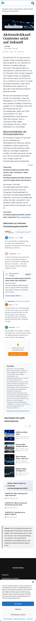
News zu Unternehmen (16, 9)
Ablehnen (18, 609)
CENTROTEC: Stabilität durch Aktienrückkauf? (15, 513)
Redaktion (5, 575)
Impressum (30, 619)
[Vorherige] (25, 426)
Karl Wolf (7, 46)
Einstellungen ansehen (18, 614)
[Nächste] (30, 426)
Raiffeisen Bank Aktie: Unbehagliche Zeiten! (21, 433)
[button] (33, 582)
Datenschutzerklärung (20, 619)
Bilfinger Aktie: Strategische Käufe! (21, 470)
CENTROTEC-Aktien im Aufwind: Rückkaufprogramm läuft (16, 504)
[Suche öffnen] (32, 3)
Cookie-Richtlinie (8, 619)
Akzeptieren (18, 604)
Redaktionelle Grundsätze (10, 578)
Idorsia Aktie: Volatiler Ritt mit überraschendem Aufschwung (22, 445)
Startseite (5, 9)
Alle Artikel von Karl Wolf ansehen (17, 411)
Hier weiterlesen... (24, 217)
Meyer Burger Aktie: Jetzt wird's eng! (22, 458)
